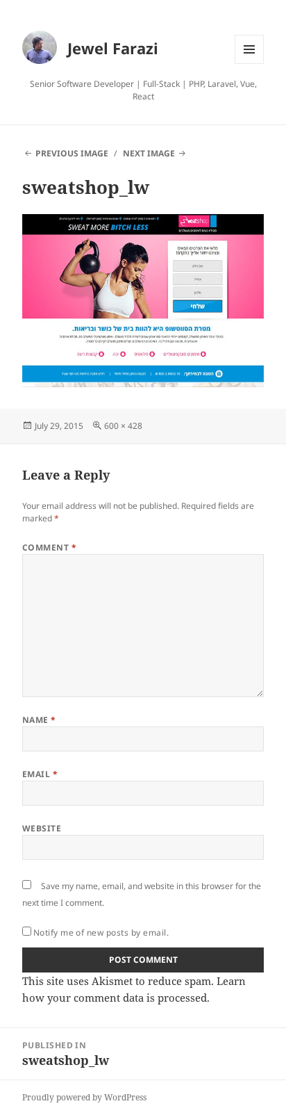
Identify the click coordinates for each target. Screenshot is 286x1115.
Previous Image (71, 153)
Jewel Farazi (112, 48)
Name (39, 720)
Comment (49, 547)
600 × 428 (123, 426)
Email (40, 774)
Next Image (149, 153)
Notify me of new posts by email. (101, 932)
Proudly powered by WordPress (84, 1097)
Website (41, 828)
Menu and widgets (249, 63)
